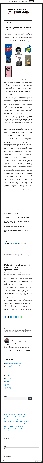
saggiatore (21, 257)
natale (24, 256)
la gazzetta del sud (22, 421)
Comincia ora (31, 1)
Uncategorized (8, 387)
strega (12, 331)
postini (12, 257)
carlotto (27, 414)
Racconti (7, 381)
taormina (29, 428)
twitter (11, 430)
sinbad (28, 257)
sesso (26, 257)
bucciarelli (10, 329)
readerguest (21, 426)
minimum (17, 256)
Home (5, 446)
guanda (26, 329)
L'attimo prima (8, 378)
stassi (30, 257)
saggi (18, 257)
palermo (17, 426)
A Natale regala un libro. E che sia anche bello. (17, 28)
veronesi (18, 331)
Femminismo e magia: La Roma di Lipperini (13, 363)
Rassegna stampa (7, 456)
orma (28, 256)
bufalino (9, 255)
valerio (16, 331)
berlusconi (18, 414)
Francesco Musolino (9, 254)
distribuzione (14, 329)
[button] (9, 49)
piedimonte (28, 330)
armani (5, 255)
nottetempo (24, 330)
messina (16, 424)
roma (30, 426)
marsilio (15, 256)
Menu (36, 12)
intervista (11, 421)
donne (12, 416)
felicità (20, 416)
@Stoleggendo (8, 375)
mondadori (13, 330)
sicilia (14, 429)
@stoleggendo (7, 414)
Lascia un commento (24, 331)
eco (16, 329)
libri (7, 423)
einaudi (18, 329)
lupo (8, 330)
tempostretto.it (7, 430)
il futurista (5, 421)
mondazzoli (17, 330)
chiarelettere (6, 416)
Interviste (20, 328)
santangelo (7, 331)
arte (7, 255)
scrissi (24, 257)
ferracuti (22, 255)
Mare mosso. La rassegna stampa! (11, 366)
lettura (29, 421)
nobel (26, 256)
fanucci (16, 255)
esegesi (14, 255)
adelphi (12, 414)
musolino (21, 256)
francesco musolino (10, 419)
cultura (10, 416)
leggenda (12, 256)
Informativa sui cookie (22, 461)
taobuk (26, 428)
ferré (24, 255)
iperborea (7, 256)
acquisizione (6, 329)
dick (11, 255)
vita (13, 430)
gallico (24, 329)
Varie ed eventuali (24, 328)
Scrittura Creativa (8, 385)
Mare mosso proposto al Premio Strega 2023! (13, 365)
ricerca (16, 257)
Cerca (5, 396)
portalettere (9, 257)
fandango (21, 329)
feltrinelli (19, 255)
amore (15, 414)
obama (14, 426)
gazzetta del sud (22, 419)
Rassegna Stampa (8, 382)
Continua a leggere (15, 310)
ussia (14, 331)
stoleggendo (19, 428)
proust (14, 257)
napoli (12, 426)
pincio (6, 257)
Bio (4, 448)
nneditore (20, 330)
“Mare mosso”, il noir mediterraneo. (12, 368)
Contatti (5, 451)
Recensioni (21, 254)
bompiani (23, 414)
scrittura (7, 429)
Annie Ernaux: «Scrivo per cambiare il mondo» (14, 362)
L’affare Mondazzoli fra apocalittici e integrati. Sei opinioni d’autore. (17, 267)
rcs (30, 330)
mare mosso (7, 379)
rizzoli (26, 426)
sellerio (11, 428)
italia (9, 256)
